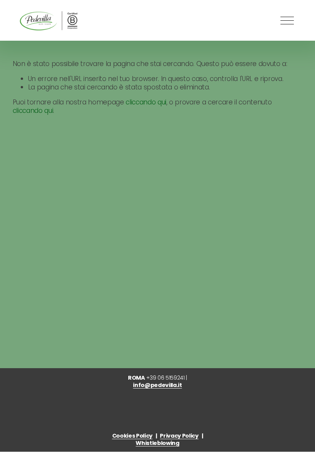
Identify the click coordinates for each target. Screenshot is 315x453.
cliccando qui (146, 102)
